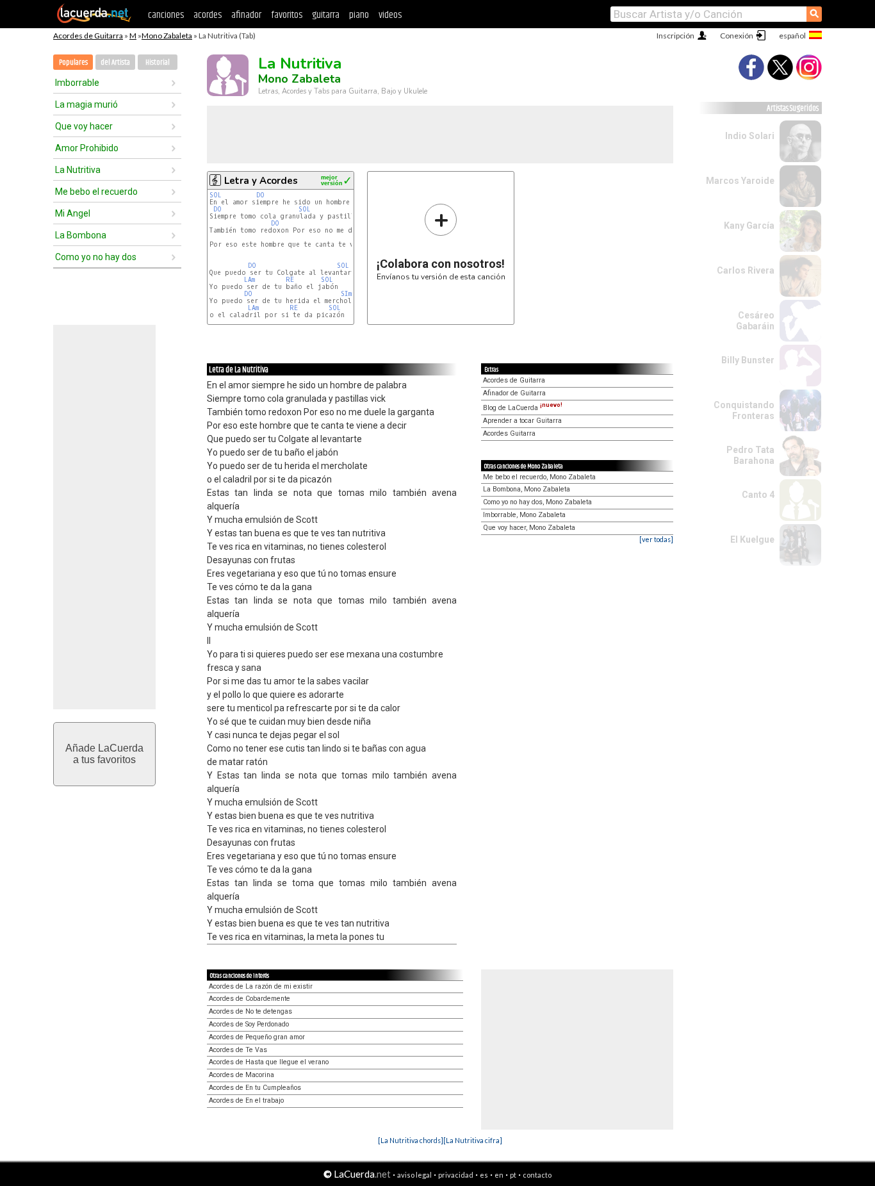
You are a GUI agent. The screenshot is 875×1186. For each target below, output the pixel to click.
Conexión (736, 35)
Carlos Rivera (745, 270)
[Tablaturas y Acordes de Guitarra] (94, 20)
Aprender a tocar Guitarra (522, 420)
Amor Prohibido (87, 148)
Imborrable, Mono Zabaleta (524, 515)
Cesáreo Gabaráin (755, 320)
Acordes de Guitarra (88, 35)
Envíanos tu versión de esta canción (441, 242)
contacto (537, 1175)
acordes (207, 15)
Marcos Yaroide (740, 181)
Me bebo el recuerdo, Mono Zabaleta (539, 477)
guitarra (325, 15)
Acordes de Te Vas (238, 1050)
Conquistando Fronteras (744, 410)
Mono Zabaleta (167, 35)
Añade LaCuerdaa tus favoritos (104, 754)
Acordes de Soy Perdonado (249, 1024)
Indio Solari (749, 136)
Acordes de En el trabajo (246, 1100)
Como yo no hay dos (95, 257)
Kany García (749, 225)
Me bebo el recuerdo (96, 191)
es (484, 1175)
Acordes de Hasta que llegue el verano (269, 1062)
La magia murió (86, 104)
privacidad (455, 1175)
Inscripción (675, 35)
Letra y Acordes (261, 180)
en (499, 1175)
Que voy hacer (84, 126)
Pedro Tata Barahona (750, 455)
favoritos (286, 15)
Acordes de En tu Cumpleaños (255, 1087)
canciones (166, 15)
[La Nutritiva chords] (410, 1140)
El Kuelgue (752, 539)
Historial (157, 62)
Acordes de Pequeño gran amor (257, 1037)
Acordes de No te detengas (250, 1011)
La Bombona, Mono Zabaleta (526, 489)
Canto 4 (758, 495)
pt (513, 1175)
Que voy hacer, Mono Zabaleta (529, 527)
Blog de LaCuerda (522, 408)
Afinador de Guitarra (514, 393)
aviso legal (414, 1175)
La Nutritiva (78, 170)
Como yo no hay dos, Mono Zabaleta (537, 502)
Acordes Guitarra (509, 433)
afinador (246, 15)
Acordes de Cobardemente (249, 998)
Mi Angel (72, 213)
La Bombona (80, 235)
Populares (73, 62)
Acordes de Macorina (241, 1075)
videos (390, 15)
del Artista (115, 62)
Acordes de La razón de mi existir (261, 986)
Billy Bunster (747, 360)
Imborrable (77, 83)
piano (359, 15)
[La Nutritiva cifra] (472, 1140)
